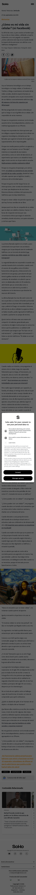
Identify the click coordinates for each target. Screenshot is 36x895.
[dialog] (18, 447)
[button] (18, 442)
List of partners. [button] (12, 455)
